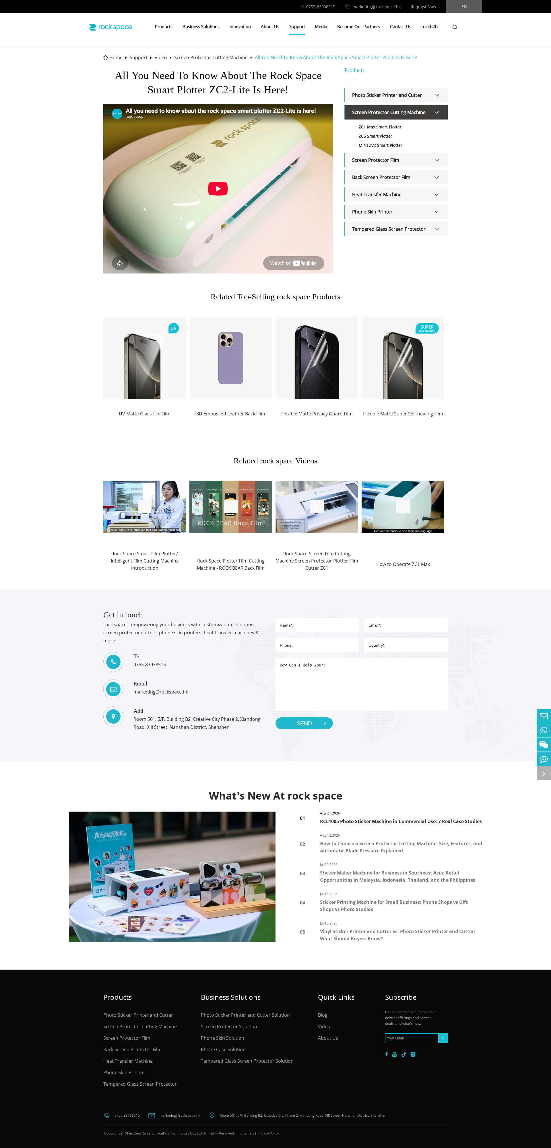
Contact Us (400, 26)
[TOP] (544, 773)
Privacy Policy (268, 1133)
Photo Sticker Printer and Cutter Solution (245, 1015)
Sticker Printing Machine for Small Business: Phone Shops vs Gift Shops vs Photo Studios (394, 905)
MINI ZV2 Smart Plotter (380, 145)
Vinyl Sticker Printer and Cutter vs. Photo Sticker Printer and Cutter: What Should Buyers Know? (397, 935)
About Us (270, 26)
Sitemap (247, 1133)
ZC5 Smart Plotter (375, 136)
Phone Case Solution (223, 1049)
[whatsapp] (544, 730)
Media (321, 26)
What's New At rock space (275, 796)
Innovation (240, 26)
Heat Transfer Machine (376, 194)
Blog (322, 1015)
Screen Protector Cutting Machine (211, 57)
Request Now (423, 6)
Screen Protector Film (375, 160)
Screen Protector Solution (229, 1026)
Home (116, 57)
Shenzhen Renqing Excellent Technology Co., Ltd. (163, 1133)
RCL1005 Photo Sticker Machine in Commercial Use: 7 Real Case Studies (401, 821)
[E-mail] (544, 716)
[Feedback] (544, 759)
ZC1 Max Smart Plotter (380, 127)
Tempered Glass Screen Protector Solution (247, 1061)
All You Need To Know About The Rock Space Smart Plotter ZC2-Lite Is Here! (336, 57)
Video (161, 57)
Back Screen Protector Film (381, 177)
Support (297, 26)
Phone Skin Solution (222, 1038)
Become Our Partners (358, 26)
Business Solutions (201, 26)
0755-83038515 (320, 6)
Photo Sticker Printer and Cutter (387, 95)
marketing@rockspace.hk (376, 6)
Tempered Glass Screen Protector (389, 229)
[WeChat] (544, 744)
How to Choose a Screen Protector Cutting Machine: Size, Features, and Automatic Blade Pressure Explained (401, 847)
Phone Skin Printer (372, 212)
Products (163, 26)
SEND (304, 723)
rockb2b (429, 26)
